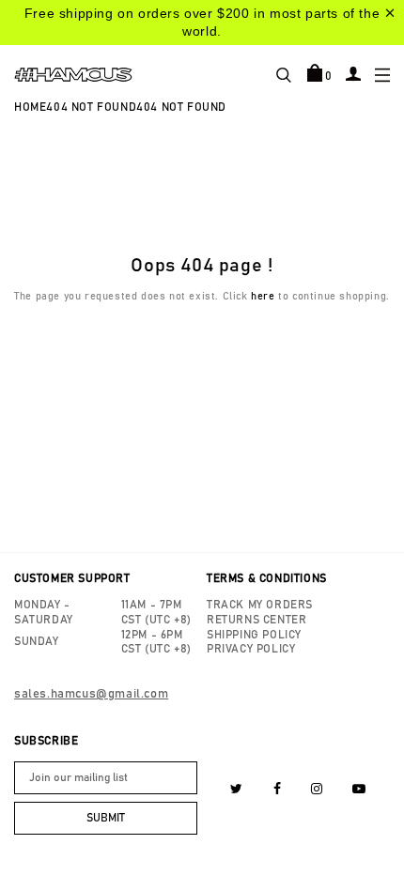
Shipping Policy (254, 634)
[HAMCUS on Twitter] (236, 789)
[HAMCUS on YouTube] (359, 789)
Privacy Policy (251, 648)
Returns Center (256, 619)
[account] (353, 73)
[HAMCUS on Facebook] (277, 789)
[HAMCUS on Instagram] (317, 789)
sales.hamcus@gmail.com (91, 694)
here (262, 296)
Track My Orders (260, 604)
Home (30, 107)
